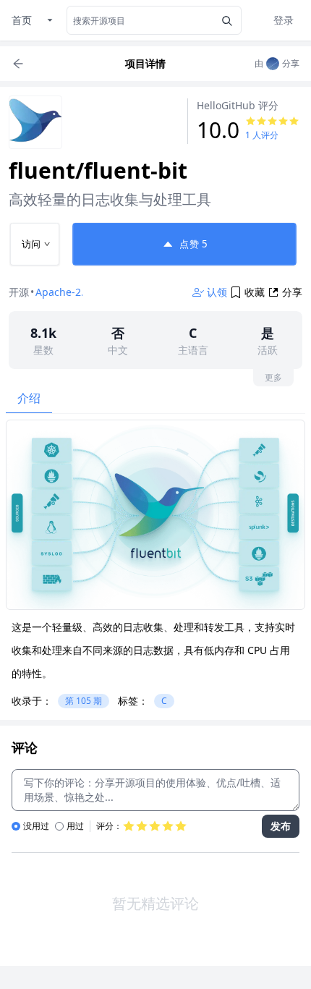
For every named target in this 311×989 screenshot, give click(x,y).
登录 (283, 20)
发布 (280, 826)
